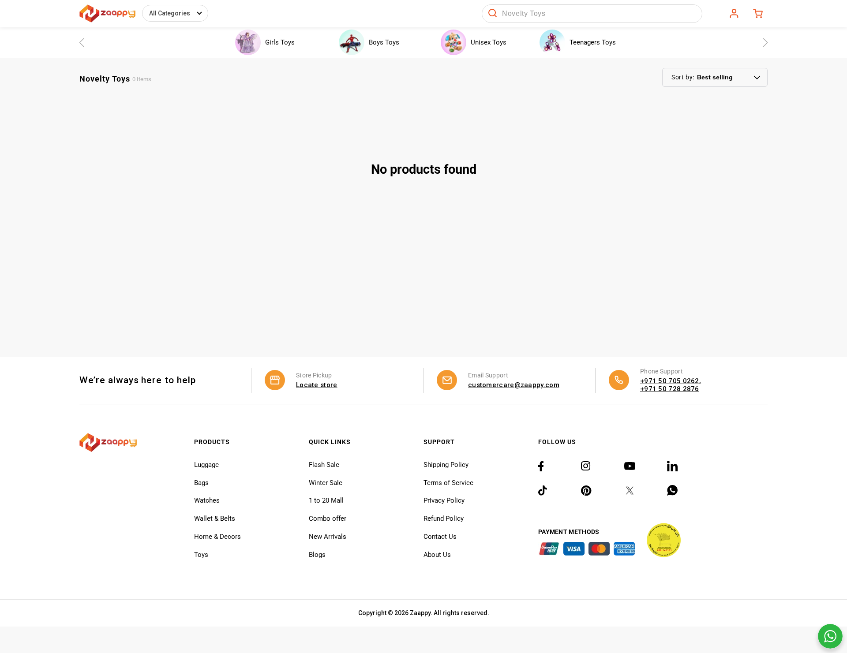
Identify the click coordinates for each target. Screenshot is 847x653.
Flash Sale (324, 465)
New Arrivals (327, 537)
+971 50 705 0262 (669, 381)
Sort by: (682, 77)
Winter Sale (325, 483)
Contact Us (440, 537)
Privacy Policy (444, 500)
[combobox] (592, 13)
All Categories (169, 13)
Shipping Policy (446, 465)
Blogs (317, 555)
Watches (207, 500)
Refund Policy (444, 518)
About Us (437, 555)
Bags (201, 483)
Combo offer (327, 518)
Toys (201, 555)
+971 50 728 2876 (669, 389)
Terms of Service (448, 483)
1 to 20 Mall (326, 500)
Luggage (206, 465)
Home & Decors (217, 537)
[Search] (492, 14)
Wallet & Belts (214, 518)
